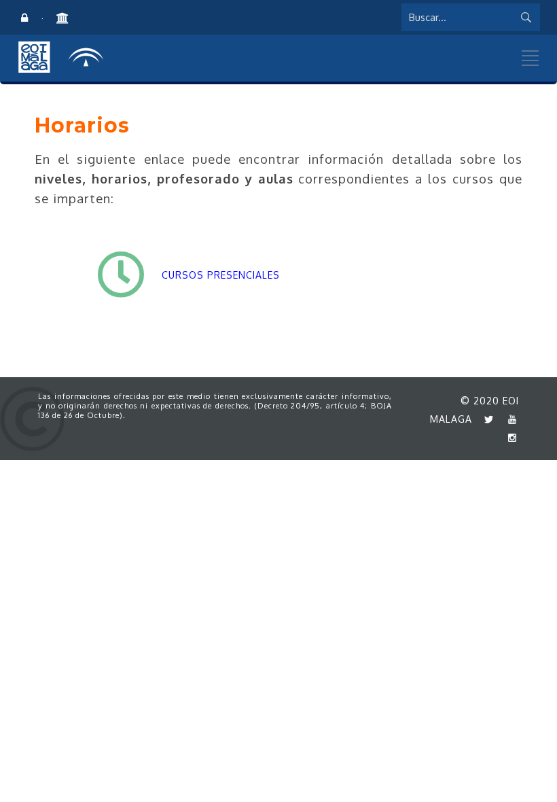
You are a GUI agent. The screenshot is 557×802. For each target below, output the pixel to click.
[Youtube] (509, 419)
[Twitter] (485, 419)
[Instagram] (509, 437)
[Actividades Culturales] (61, 18)
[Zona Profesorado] (24, 18)
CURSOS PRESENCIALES (222, 275)
